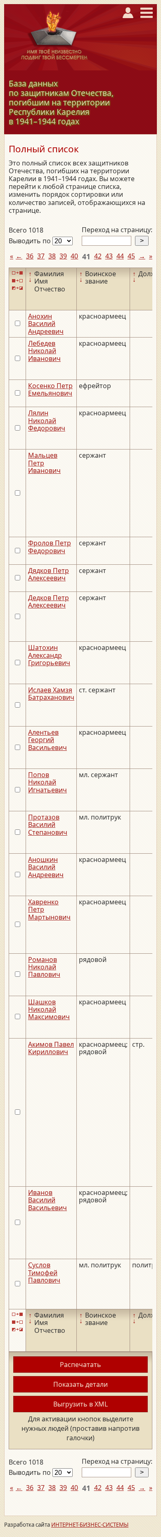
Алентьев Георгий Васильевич (47, 740)
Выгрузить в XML (80, 1404)
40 (74, 256)
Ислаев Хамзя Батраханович (51, 693)
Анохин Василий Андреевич (46, 324)
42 (98, 256)
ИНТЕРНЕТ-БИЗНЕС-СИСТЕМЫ (89, 1524)
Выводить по (30, 240)
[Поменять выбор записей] (17, 288)
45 (131, 256)
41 (86, 256)
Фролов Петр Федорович (49, 546)
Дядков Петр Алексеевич (48, 574)
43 (109, 256)
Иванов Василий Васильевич (47, 1200)
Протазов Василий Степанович (47, 825)
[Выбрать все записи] (17, 273)
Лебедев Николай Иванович (44, 351)
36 (29, 256)
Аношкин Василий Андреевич (46, 867)
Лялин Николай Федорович (46, 420)
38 (52, 256)
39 (63, 256)
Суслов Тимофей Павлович (44, 1272)
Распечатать (80, 1364)
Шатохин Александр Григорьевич (49, 655)
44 (120, 256)
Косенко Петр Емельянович (50, 389)
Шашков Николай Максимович (49, 1009)
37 (41, 256)
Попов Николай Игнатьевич (47, 782)
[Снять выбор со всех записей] (17, 280)
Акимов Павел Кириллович (51, 1048)
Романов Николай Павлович (44, 967)
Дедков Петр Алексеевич (48, 601)
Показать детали (80, 1384)
